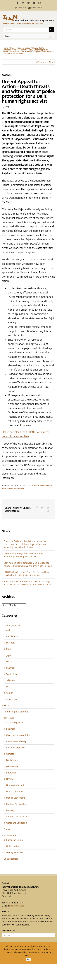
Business (10, 728)
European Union (14, 840)
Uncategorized (11, 858)
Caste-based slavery (16, 741)
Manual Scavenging (15, 797)
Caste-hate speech (15, 747)
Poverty (10, 810)
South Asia (11, 674)
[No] (53, 953)
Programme (10, 835)
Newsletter (36, 7)
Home (5, 48)
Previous (41, 62)
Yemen (9, 692)
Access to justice (23, 48)
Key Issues (9, 718)
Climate (10, 754)
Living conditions (15, 791)
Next (51, 62)
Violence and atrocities (23, 50)
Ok (28, 959)
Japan (9, 655)
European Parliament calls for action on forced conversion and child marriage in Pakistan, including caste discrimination (27, 544)
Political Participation (16, 804)
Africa (9, 630)
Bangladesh (12, 636)
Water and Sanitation (16, 822)
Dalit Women (12, 766)
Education (11, 772)
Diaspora (10, 642)
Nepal (9, 661)
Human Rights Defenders (43, 485)
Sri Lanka (10, 680)
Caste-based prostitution (18, 735)
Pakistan (10, 667)
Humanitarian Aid (15, 785)
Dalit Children (13, 760)
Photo (7, 829)
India (12, 48)
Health (7, 705)
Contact (5, 883)
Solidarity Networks (13, 852)
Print (6, 107)
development (10, 699)
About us (6, 912)
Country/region (12, 625)
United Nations (13, 846)
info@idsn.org (16, 905)
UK (7, 686)
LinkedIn (21, 7)
